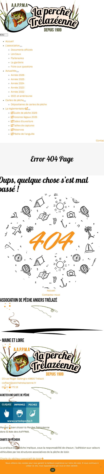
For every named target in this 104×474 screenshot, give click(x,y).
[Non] (100, 466)
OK (52, 470)
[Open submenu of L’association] (21, 46)
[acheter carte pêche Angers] (19, 403)
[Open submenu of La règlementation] (29, 109)
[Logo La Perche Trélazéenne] (40, 346)
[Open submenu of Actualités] (18, 71)
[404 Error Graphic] (52, 195)
